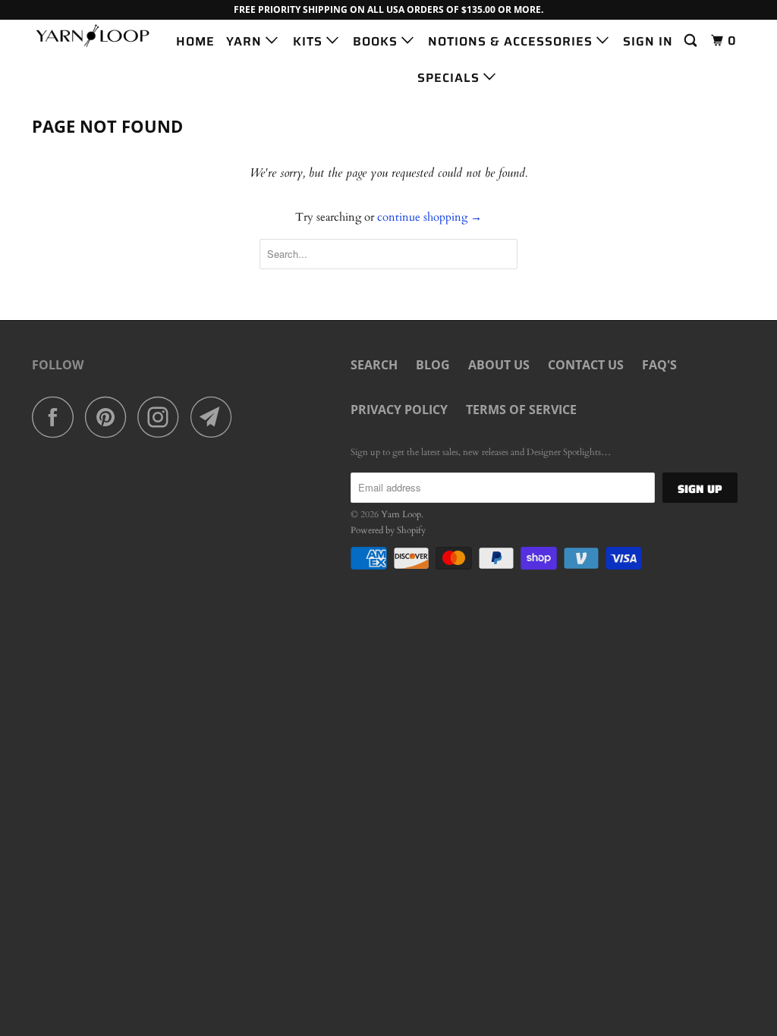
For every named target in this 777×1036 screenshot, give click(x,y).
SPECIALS (450, 77)
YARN (246, 41)
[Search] (692, 41)
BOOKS (377, 41)
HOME (195, 41)
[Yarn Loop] (92, 36)
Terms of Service (521, 409)
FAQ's (659, 364)
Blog (433, 364)
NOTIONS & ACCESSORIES (512, 41)
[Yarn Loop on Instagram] (162, 417)
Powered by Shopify (388, 530)
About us (499, 364)
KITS (309, 41)
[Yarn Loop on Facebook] (57, 417)
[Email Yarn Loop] (215, 417)
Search (374, 364)
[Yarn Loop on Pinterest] (109, 417)
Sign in (648, 41)
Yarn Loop (401, 514)
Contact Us (586, 364)
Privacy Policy (399, 409)
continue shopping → (429, 216)
